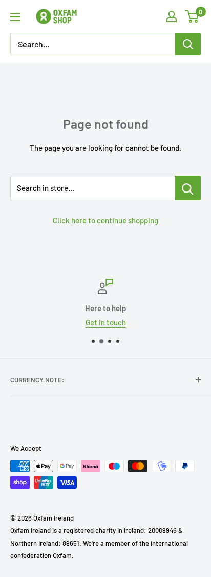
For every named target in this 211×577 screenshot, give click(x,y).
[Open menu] (15, 17)
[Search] (188, 44)
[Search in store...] (188, 188)
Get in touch (106, 322)
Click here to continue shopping (105, 220)
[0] (192, 16)
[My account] (171, 16)
